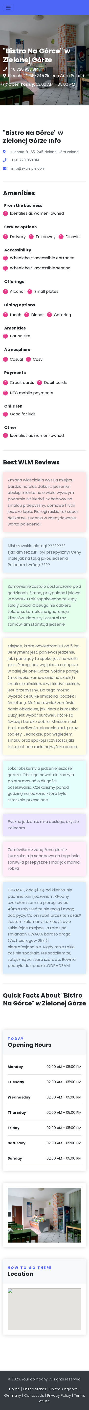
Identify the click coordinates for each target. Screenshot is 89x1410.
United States (34, 1389)
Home (14, 1389)
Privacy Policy (59, 1395)
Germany (12, 1395)
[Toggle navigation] (8, 7)
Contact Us (34, 1395)
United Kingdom (63, 1389)
